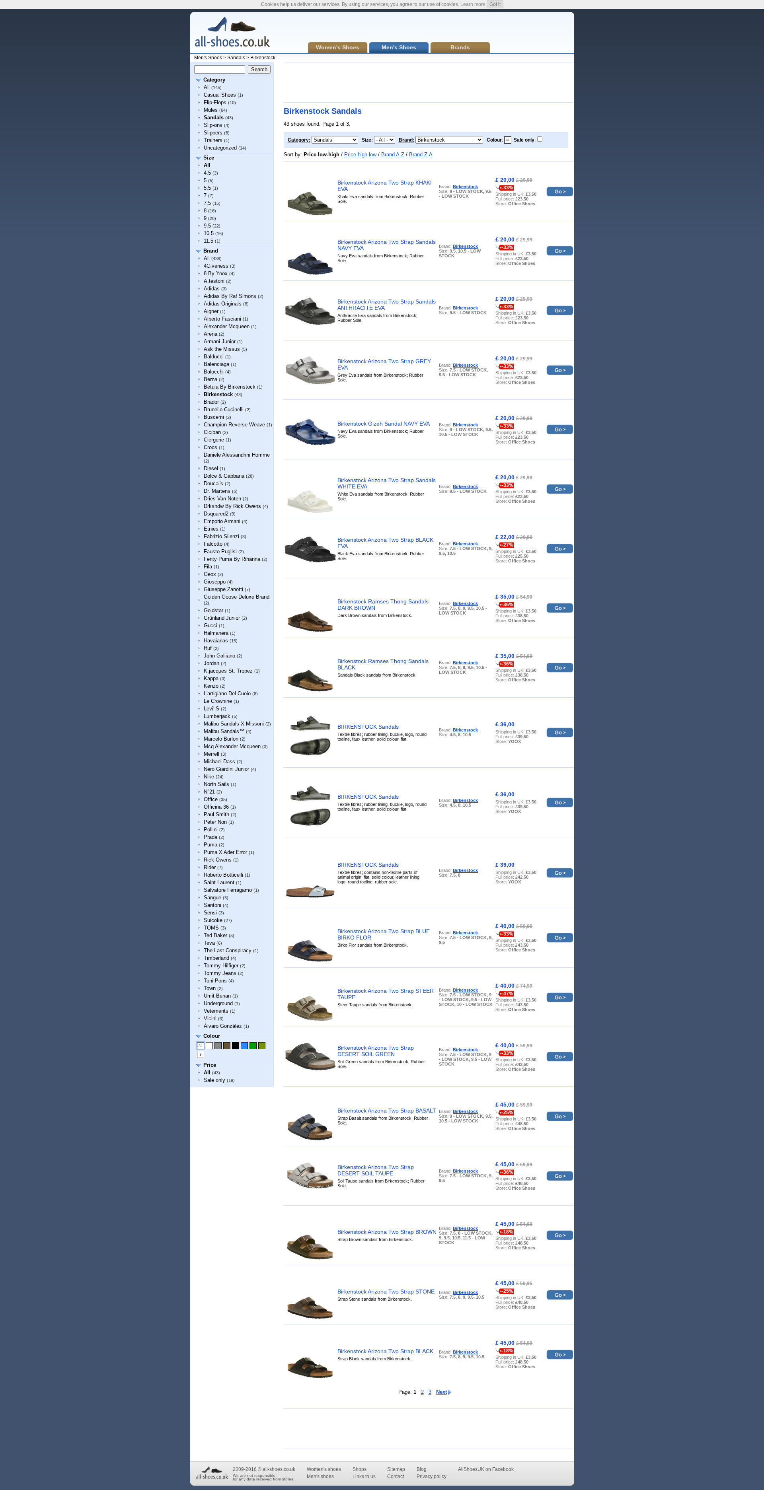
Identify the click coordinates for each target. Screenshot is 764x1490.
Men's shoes (320, 1476)
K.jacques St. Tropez (228, 671)
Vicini (210, 1018)
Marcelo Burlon (221, 739)
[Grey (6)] (218, 1045)
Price (209, 1065)
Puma (210, 845)
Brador (211, 402)
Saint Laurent (219, 882)
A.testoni (214, 281)
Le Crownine (218, 701)
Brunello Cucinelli (224, 409)
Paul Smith (216, 814)
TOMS (211, 928)
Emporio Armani (222, 521)
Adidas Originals (223, 304)
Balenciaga (216, 364)
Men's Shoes (208, 57)
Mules (211, 110)
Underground (218, 1003)
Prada (210, 837)
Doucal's (213, 483)
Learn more (472, 4)
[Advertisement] (428, 82)
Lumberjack (217, 716)
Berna (210, 379)
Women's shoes (324, 1469)
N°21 (209, 792)
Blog (422, 1469)
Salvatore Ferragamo (228, 890)
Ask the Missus (222, 349)
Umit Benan (217, 996)
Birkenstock (262, 57)
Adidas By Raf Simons (230, 296)
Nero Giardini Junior (226, 769)
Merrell (211, 754)
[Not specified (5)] (200, 1054)
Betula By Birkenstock (229, 387)
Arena (210, 334)
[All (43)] (200, 1045)
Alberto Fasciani (222, 319)
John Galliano (219, 656)
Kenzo (211, 686)
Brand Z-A (421, 155)
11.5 (208, 241)
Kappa (211, 678)
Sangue (212, 898)
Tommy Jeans (220, 973)
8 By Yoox (216, 273)
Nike (209, 777)
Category (214, 80)
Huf (208, 648)
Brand (210, 251)
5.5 (207, 188)
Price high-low (360, 155)
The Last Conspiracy (227, 950)
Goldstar (213, 610)
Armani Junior (220, 341)
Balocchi (214, 372)
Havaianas (216, 641)
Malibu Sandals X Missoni (234, 724)
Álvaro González (223, 1026)
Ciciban (212, 432)
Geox (210, 574)
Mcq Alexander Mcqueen (232, 746)
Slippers (213, 133)
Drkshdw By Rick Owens (232, 506)
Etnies (211, 529)
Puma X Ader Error (225, 852)
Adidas (212, 289)
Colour (211, 1036)
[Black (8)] (235, 1045)
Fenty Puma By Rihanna (232, 559)
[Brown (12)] (226, 1045)
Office (211, 799)
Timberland (216, 958)
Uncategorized (220, 148)
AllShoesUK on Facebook (486, 1469)
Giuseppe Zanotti (223, 589)
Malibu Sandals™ (224, 731)
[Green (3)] (253, 1045)
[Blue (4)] (244, 1045)
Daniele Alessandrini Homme (237, 455)
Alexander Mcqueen (226, 326)
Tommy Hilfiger (221, 966)
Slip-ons (213, 125)
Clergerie (214, 440)
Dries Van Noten (222, 499)
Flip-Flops (215, 102)
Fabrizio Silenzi (221, 536)
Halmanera (216, 633)
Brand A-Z (392, 155)
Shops (359, 1469)
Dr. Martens (217, 491)
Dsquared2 (216, 514)
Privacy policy (431, 1476)
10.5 (209, 233)
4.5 (207, 173)
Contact (395, 1476)
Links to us (364, 1476)
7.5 (207, 203)
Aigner (211, 311)
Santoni (212, 905)
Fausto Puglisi (220, 551)
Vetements (216, 1011)
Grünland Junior (222, 618)
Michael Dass (219, 761)
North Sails (216, 784)
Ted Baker (215, 935)
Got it (495, 4)
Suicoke (213, 920)
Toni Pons (215, 981)
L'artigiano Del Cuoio (227, 693)
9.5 (207, 226)
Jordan (211, 663)
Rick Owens (218, 860)
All (207, 87)
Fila (208, 567)
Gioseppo (215, 582)
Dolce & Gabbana (224, 476)
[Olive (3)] (261, 1045)
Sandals (236, 57)
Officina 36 (216, 807)
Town (210, 988)
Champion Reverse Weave (234, 425)
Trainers (213, 140)
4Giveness (216, 266)
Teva (209, 943)
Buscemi (214, 417)
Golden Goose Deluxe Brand (236, 597)
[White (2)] (209, 1045)
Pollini (211, 830)
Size (208, 158)
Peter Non (215, 822)
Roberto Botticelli (223, 875)
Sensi (210, 913)
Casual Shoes (220, 95)
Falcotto (213, 544)
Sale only (214, 1080)
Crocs (210, 447)
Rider (210, 867)
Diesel (211, 468)
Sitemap (396, 1469)
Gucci (210, 625)
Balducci (214, 357)
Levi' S (211, 709)
